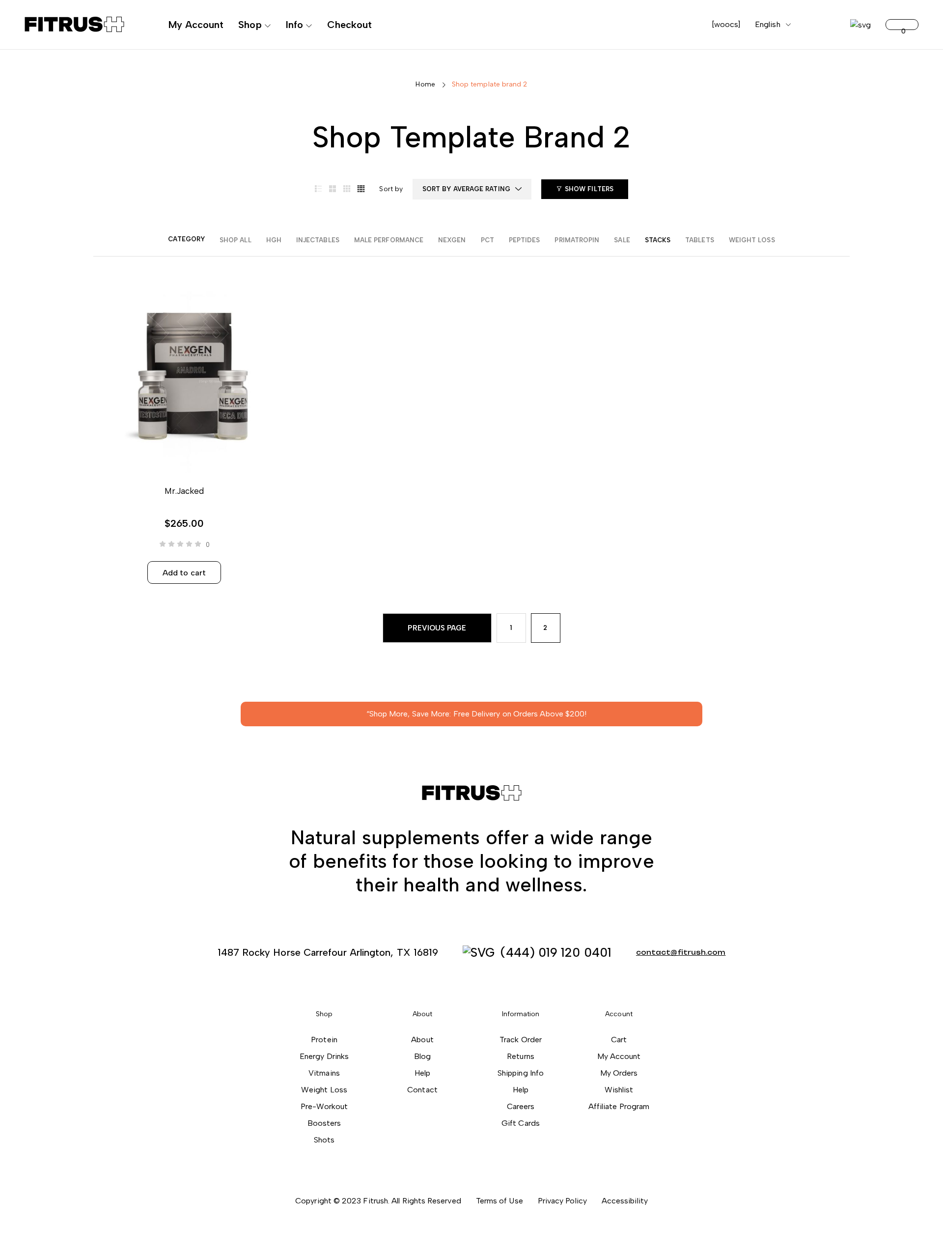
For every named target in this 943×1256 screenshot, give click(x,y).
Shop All (235, 240)
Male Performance (388, 240)
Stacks (657, 240)
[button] (472, 793)
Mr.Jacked (184, 491)
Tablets (699, 240)
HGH (273, 240)
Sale (622, 240)
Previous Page (437, 628)
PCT (487, 240)
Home (425, 84)
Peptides (524, 240)
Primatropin (577, 240)
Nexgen (452, 240)
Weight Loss (752, 240)
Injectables (317, 240)
